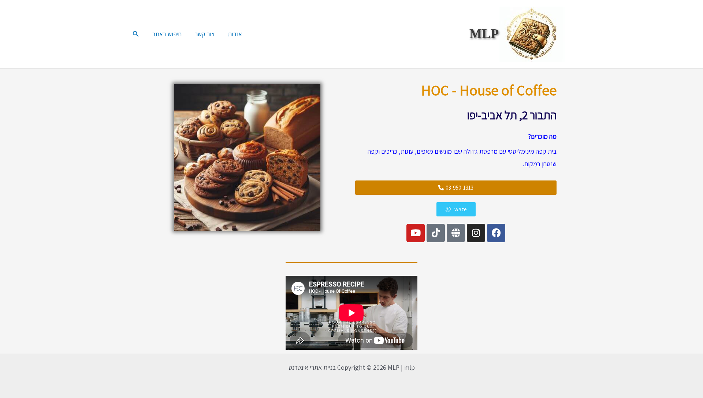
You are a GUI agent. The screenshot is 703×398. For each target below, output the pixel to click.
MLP (484, 33)
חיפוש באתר (167, 34)
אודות (235, 34)
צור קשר (205, 34)
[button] (135, 34)
